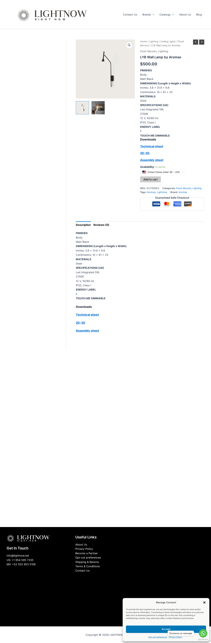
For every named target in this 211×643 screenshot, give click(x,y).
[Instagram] (107, 576)
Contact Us (82, 570)
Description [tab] (83, 224)
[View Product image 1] (82, 107)
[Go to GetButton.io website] (203, 640)
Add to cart (150, 179)
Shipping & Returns (87, 562)
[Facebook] (98, 576)
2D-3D (145, 153)
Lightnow (162, 192)
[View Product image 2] (98, 107)
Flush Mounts (148, 51)
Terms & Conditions (87, 566)
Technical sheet (151, 146)
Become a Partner (86, 553)
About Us (81, 544)
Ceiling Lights (168, 41)
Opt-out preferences (157, 637)
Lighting (153, 41)
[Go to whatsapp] (203, 633)
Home (143, 41)
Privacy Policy (84, 548)
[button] (204, 602)
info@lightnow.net (18, 555)
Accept (166, 629)
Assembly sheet (151, 160)
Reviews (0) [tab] (101, 224)
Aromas (151, 192)
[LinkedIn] (103, 576)
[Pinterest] (112, 576)
